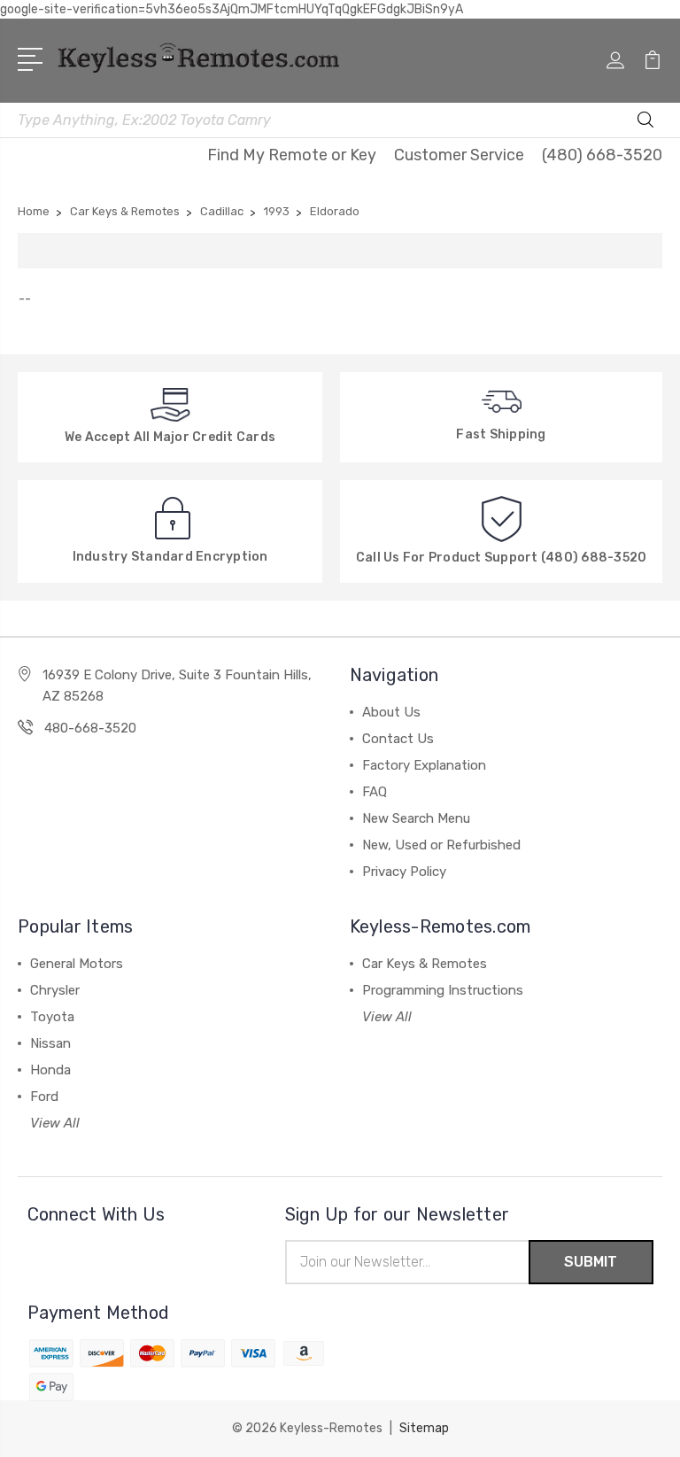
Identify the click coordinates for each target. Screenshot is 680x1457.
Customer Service (459, 155)
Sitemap (424, 1428)
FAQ (374, 792)
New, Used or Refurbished (441, 845)
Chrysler (55, 990)
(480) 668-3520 (602, 155)
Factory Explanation (424, 765)
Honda (50, 1070)
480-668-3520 (90, 728)
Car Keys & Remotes (424, 964)
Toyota (52, 1017)
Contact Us (398, 739)
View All (55, 1123)
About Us (391, 712)
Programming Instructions (442, 990)
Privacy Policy (404, 872)
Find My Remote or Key (291, 155)
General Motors (76, 964)
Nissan (50, 1043)
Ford (44, 1096)
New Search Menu (416, 818)
